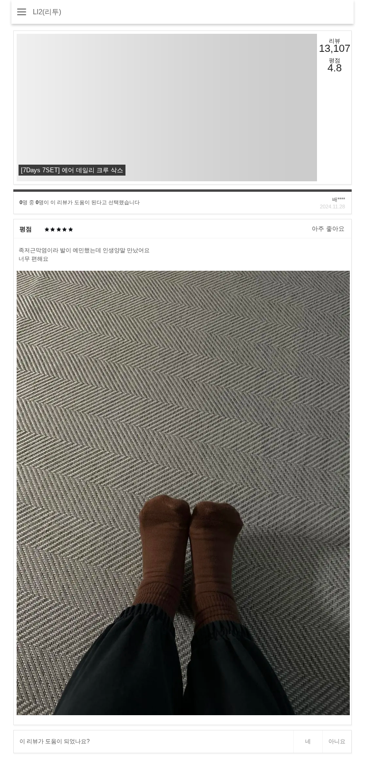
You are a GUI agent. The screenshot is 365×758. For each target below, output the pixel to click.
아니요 (337, 741)
